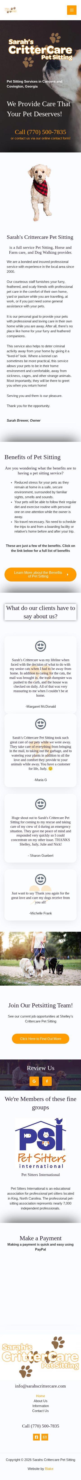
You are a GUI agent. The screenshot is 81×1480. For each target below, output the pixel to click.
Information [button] (40, 1406)
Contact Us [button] (40, 1411)
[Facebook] (36, 1437)
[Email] (44, 1437)
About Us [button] (40, 1401)
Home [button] (40, 1396)
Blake (49, 1469)
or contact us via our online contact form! (40, 138)
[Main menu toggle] (71, 10)
